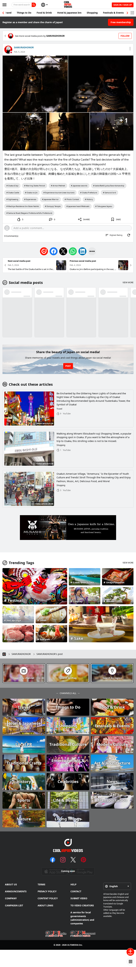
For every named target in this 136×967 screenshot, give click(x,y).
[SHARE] (92, 251)
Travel (8, 12)
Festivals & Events (113, 12)
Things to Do (24, 12)
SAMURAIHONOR (24, 47)
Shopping (92, 12)
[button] (127, 13)
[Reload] (129, 235)
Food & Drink (44, 12)
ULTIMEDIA (72, 945)
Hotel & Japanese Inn (69, 12)
